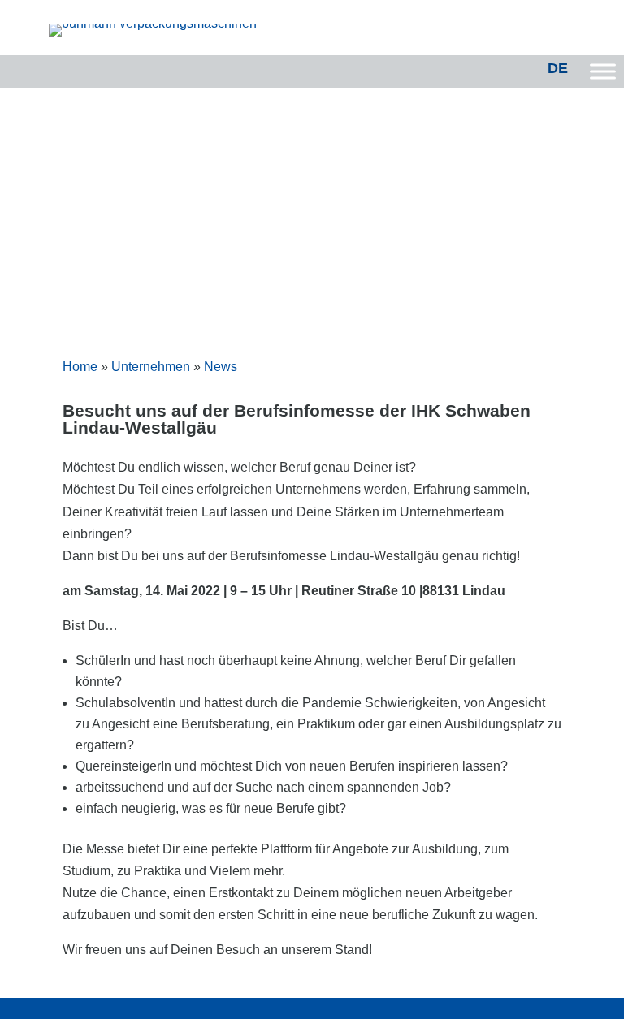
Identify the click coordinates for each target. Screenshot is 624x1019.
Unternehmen (150, 366)
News (220, 366)
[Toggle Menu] (603, 71)
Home (80, 366)
